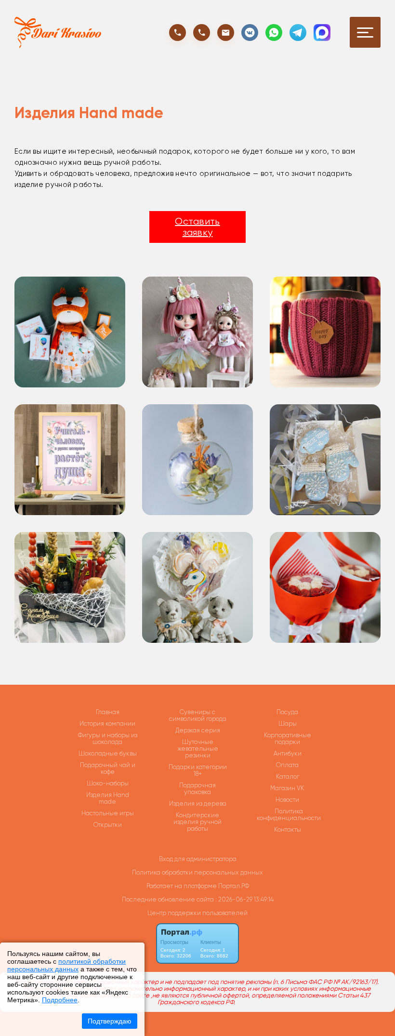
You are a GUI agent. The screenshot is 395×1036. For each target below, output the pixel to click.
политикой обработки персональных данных (66, 965)
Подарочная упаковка (197, 789)
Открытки (107, 825)
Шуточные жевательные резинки (197, 749)
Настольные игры (107, 813)
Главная (107, 712)
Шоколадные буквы (108, 753)
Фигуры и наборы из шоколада (107, 738)
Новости (287, 800)
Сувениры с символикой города (197, 715)
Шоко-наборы (108, 783)
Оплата (287, 765)
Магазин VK (287, 788)
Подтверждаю (110, 1021)
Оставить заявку (197, 227)
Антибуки (288, 753)
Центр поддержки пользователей (197, 912)
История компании (107, 723)
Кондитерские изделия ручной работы (197, 822)
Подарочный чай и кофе (107, 768)
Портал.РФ (233, 886)
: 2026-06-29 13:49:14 (244, 899)
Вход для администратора (198, 859)
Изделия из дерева (197, 803)
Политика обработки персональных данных (197, 872)
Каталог (287, 776)
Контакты (287, 829)
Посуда (287, 712)
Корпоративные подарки (287, 738)
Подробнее (60, 1000)
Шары (287, 723)
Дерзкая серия (197, 730)
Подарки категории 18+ (198, 770)
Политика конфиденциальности (289, 815)
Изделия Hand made (107, 798)
